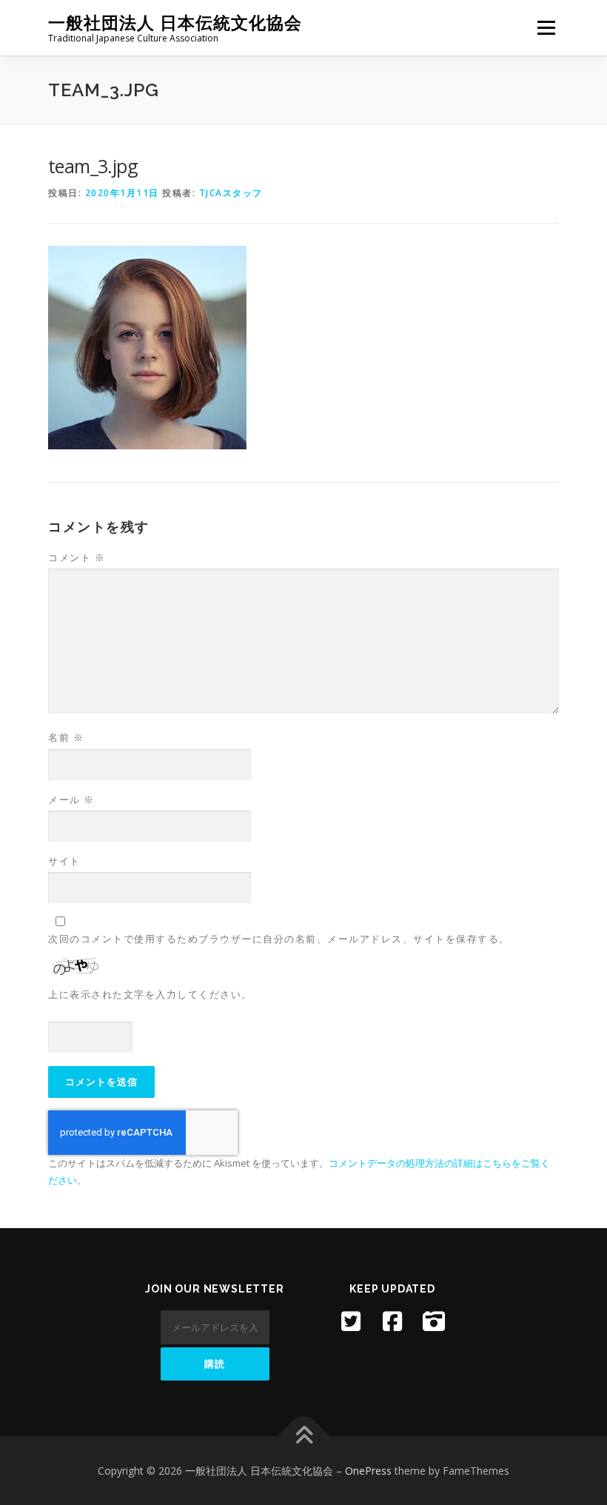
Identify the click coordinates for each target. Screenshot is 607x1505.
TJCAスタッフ (231, 193)
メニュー (546, 27)
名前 (66, 737)
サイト (64, 861)
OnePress (368, 1471)
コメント (76, 557)
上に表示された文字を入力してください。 (150, 994)
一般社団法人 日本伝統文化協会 (175, 23)
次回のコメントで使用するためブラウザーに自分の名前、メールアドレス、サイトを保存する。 (279, 938)
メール (71, 799)
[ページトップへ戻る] (304, 1436)
